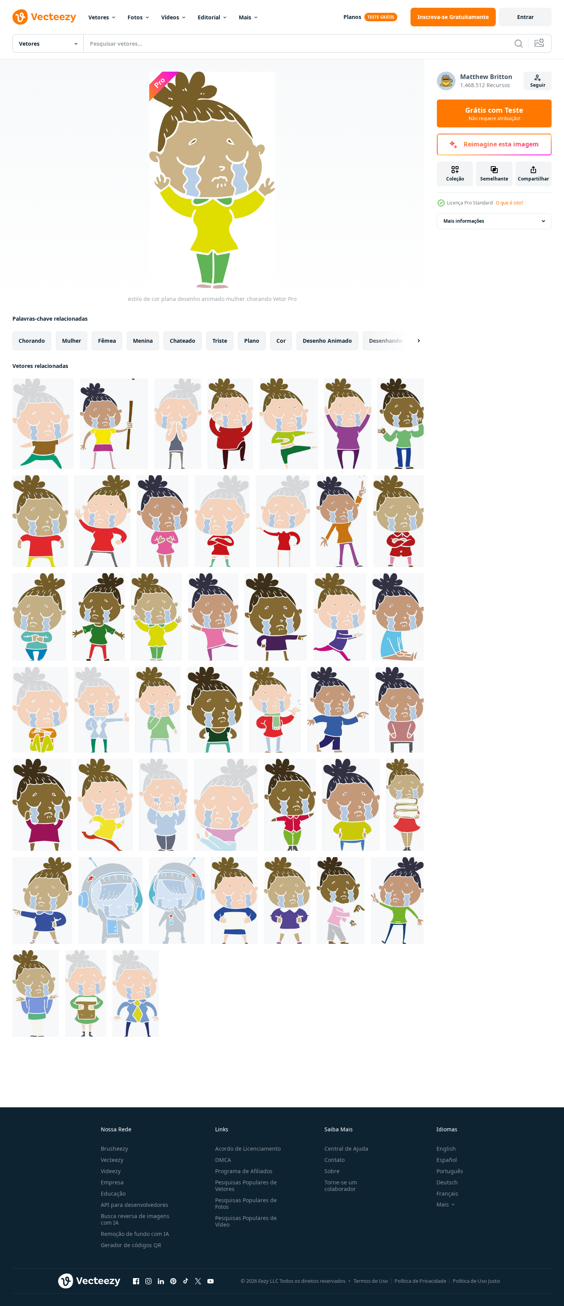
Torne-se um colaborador (340, 1186)
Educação (113, 1193)
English (446, 1148)
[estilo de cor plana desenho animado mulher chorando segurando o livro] (85, 993)
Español (446, 1159)
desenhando (385, 340)
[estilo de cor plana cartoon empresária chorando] (101, 710)
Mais (245, 17)
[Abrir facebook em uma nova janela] (136, 1281)
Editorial (209, 17)
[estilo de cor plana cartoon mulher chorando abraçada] (40, 710)
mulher (71, 340)
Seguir (537, 85)
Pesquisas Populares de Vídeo (246, 1221)
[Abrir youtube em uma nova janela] (210, 1281)
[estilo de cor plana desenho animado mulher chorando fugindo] (105, 805)
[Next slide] (412, 341)
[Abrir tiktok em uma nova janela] (186, 1281)
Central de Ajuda (346, 1148)
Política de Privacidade (420, 1280)
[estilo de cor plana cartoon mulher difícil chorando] (215, 710)
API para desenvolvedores (134, 1204)
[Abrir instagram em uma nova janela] (148, 1281)
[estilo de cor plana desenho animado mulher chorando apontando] (338, 710)
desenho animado (327, 340)
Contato (334, 1159)
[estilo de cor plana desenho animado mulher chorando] (43, 423)
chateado (182, 340)
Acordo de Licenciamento (248, 1148)
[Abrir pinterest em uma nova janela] (173, 1281)
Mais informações (463, 221)
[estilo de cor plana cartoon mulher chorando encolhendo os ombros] (35, 993)
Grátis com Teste (494, 113)
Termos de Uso (371, 1280)
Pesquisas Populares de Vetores (246, 1186)
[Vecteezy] (44, 17)
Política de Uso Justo (476, 1280)
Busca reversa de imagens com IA (135, 1219)
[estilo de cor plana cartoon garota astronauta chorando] (177, 900)
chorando (32, 340)
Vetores (98, 17)
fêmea (107, 340)
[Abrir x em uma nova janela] (198, 1281)
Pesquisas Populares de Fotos (246, 1203)
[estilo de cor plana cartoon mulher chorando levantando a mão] (341, 521)
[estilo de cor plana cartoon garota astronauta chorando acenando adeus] (110, 900)
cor (281, 340)
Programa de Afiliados (244, 1171)
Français (447, 1193)
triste (219, 340)
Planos (352, 17)
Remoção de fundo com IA (135, 1233)
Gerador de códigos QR (131, 1245)
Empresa (112, 1182)
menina (143, 340)
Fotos (135, 17)
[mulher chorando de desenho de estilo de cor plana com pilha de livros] (405, 805)
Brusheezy (114, 1148)
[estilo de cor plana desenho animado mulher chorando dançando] (288, 423)
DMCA (223, 1159)
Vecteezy (112, 1159)
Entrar (525, 17)
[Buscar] (518, 43)
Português (449, 1171)
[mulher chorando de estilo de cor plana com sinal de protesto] (114, 423)
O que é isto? (509, 202)
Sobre (332, 1171)
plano (251, 340)
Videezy (111, 1171)
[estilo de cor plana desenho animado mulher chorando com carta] (234, 900)
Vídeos (170, 17)
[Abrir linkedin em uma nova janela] (161, 1281)
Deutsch (447, 1182)
